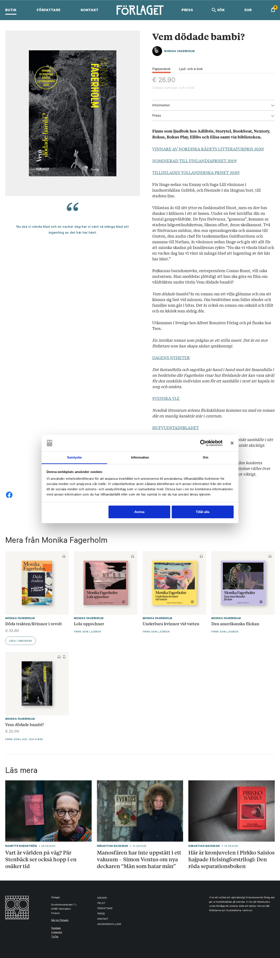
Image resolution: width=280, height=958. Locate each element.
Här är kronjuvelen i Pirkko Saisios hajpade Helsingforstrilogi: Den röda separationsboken (231, 859)
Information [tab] (140, 457)
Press (187, 9)
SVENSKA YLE (166, 398)
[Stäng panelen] (232, 443)
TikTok (54, 937)
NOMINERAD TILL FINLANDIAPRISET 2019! (194, 160)
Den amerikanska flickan (235, 623)
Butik (10, 9)
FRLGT (101, 903)
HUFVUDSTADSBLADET (175, 427)
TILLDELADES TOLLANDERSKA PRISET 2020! (196, 172)
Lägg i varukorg (20, 641)
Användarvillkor (109, 924)
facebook (56, 928)
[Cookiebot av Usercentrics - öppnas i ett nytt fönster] (203, 443)
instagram (56, 932)
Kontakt (89, 9)
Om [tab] (205, 457)
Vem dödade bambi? (24, 724)
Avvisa (139, 512)
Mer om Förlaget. (60, 920)
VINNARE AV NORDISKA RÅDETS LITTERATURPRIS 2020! (208, 149)
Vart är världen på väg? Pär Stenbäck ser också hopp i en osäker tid (41, 859)
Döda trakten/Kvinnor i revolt (33, 623)
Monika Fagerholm (179, 51)
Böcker (102, 898)
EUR (248, 9)
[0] (273, 10)
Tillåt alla (202, 512)
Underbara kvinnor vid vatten (171, 623)
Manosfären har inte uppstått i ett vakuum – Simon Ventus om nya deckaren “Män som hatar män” (139, 859)
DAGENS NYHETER (171, 357)
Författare (49, 9)
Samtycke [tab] (74, 457)
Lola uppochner (89, 623)
